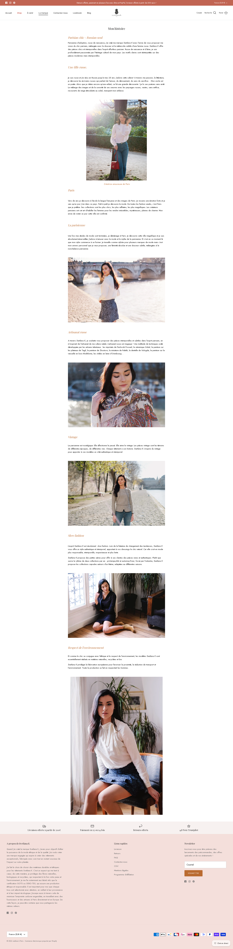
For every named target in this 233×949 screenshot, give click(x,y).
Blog (89, 13)
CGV (116, 866)
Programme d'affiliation (124, 874)
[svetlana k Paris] (117, 12)
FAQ (116, 857)
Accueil (8, 13)
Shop (19, 13)
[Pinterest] (14, 3)
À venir (30, 13)
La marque (43, 13)
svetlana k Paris (18, 941)
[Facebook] (6, 3)
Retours (117, 853)
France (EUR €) (219, 3)
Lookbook (77, 13)
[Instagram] (10, 3)
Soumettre (193, 873)
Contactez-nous (60, 13)
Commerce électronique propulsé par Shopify (41, 941)
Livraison (117, 849)
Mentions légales (121, 870)
